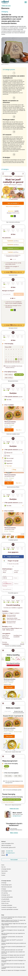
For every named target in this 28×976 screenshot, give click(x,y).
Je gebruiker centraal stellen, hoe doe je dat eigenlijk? (12, 937)
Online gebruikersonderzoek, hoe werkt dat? (12, 949)
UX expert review (5, 901)
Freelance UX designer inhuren (9, 907)
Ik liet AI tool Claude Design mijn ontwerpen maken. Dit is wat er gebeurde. (13, 917)
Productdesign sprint (6, 884)
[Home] (5, 2)
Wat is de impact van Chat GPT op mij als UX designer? (12, 940)
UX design (3, 882)
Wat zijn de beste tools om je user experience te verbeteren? (13, 934)
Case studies (4, 871)
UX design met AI (5, 895)
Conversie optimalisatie (7, 897)
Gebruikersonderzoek (6, 886)
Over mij (3, 867)
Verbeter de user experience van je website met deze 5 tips (13, 952)
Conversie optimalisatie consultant (9, 909)
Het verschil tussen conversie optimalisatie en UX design (13, 947)
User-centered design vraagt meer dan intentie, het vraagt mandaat (13, 924)
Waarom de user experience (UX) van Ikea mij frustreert (12, 958)
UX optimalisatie (5, 899)
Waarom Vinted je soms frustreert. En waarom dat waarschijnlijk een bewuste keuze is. (13, 921)
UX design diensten (6, 869)
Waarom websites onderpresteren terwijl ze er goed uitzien (14, 927)
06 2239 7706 (9, 851)
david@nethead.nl (17, 816)
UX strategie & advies (6, 891)
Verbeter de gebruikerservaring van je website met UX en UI (13, 944)
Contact (3, 875)
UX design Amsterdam (6, 905)
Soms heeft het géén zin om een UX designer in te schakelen (13, 961)
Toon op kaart (14, 859)
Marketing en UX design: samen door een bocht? (13, 955)
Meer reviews (14, 832)
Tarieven (3, 873)
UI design (3, 889)
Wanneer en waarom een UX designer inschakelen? (13, 970)
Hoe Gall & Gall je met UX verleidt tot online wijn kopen (12, 964)
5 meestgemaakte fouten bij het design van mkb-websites (13, 967)
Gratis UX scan (4, 903)
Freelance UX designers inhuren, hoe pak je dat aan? (12, 930)
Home (2, 865)
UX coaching (4, 893)
